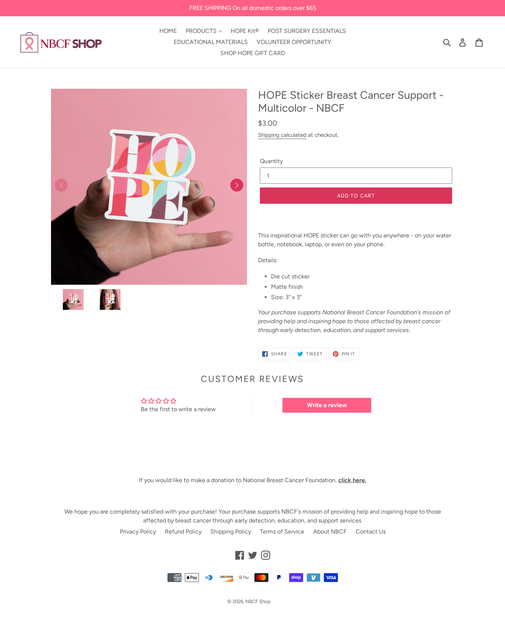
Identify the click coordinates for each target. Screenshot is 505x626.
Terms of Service (282, 531)
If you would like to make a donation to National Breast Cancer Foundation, (252, 480)
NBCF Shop (258, 601)
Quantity (271, 161)
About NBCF (330, 531)
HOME (168, 30)
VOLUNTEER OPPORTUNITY (294, 41)
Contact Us (371, 531)
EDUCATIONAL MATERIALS (211, 41)
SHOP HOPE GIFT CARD (252, 53)
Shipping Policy (230, 531)
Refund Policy (183, 531)
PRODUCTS (202, 30)
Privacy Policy (138, 531)
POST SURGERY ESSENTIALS (307, 30)
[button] (236, 185)
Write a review (327, 405)
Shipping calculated (282, 135)
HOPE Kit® (245, 30)
